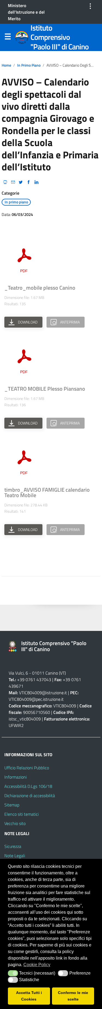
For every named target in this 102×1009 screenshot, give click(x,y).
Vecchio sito (15, 823)
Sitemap (11, 805)
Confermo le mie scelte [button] (73, 995)
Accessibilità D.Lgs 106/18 (28, 786)
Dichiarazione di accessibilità (29, 795)
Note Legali (14, 855)
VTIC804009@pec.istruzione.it (36, 699)
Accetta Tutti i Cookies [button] (29, 995)
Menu (7, 37)
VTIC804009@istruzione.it (43, 692)
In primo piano (29, 65)
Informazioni (15, 777)
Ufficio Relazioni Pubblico (26, 767)
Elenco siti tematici (21, 814)
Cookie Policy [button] (36, 964)
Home (6, 65)
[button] (13, 973)
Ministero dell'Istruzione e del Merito (26, 12)
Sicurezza (12, 846)
